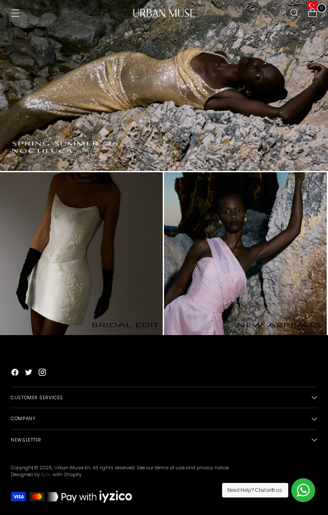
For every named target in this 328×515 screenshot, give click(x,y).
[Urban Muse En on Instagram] (43, 373)
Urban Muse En (72, 467)
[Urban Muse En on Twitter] (29, 373)
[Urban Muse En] (164, 13)
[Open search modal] (294, 13)
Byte (45, 474)
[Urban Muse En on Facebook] (16, 373)
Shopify (73, 474)
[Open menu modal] (15, 13)
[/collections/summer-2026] (164, 85)
